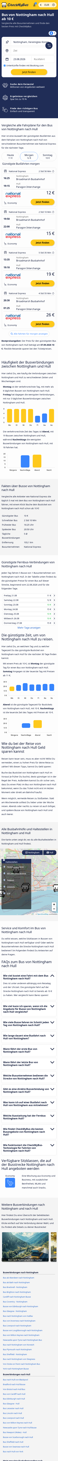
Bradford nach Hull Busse (14, 1387)
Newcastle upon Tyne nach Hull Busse (19, 1430)
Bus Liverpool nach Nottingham (17, 1328)
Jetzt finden (42, 202)
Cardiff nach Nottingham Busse (17, 1299)
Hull (51, 855)
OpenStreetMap (42, 917)
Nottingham (33, 855)
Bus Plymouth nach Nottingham (17, 1352)
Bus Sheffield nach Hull (13, 1444)
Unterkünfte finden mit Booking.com (25, 65)
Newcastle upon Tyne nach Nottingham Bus (22, 1342)
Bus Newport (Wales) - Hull (14, 1435)
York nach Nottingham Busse (16, 1371)
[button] (54, 907)
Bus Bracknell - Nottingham (15, 1289)
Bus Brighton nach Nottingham (17, 1294)
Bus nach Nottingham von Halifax (18, 1318)
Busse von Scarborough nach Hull (18, 1440)
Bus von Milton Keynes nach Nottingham (21, 1337)
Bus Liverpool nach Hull (13, 1420)
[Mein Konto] (34, 4)
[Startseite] (16, 4)
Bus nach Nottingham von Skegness (19, 1361)
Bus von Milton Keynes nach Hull (17, 1425)
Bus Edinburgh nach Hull (14, 1401)
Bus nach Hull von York (13, 1454)
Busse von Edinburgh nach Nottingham (20, 1309)
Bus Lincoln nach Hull (12, 1416)
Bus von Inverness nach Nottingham (19, 1323)
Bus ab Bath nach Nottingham (16, 1285)
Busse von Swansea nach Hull (16, 1449)
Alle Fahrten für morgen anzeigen (30, 333)
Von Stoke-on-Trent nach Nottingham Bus (21, 1366)
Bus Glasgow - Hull (11, 1406)
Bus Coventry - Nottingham (15, 1304)
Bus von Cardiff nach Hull (14, 1396)
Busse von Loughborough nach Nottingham (22, 1333)
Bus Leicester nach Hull (13, 1411)
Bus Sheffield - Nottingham (15, 1357)
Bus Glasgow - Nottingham (15, 1313)
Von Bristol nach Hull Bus (14, 1392)
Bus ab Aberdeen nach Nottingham (18, 1280)
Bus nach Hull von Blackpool (15, 1382)
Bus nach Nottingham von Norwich (18, 1347)
